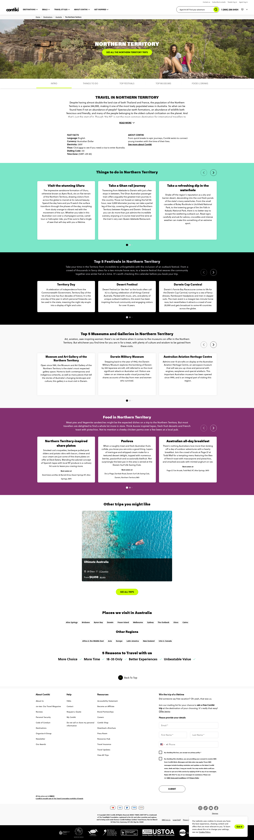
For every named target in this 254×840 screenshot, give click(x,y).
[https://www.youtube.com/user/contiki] (211, 808)
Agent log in (243, 2)
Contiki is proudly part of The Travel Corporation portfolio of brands (59, 798)
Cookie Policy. (205, 832)
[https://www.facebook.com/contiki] (216, 808)
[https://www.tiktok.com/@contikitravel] (206, 808)
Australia (59, 17)
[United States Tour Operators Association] (156, 833)
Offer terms (164, 711)
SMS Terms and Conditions (176, 778)
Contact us (206, 2)
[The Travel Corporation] (76, 833)
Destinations (47, 17)
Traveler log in (232, 2)
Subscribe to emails (219, 2)
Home (38, 17)
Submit (172, 788)
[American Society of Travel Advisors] (185, 833)
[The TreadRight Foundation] (64, 833)
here (81, 147)
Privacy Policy (194, 778)
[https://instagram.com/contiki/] (200, 808)
